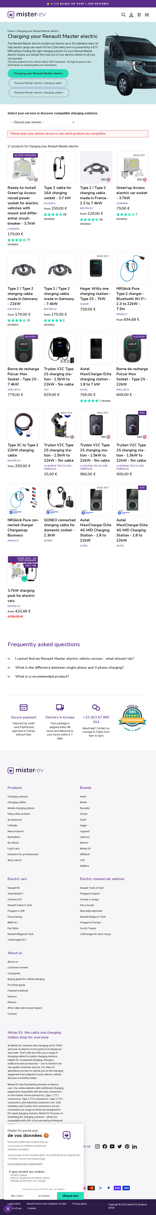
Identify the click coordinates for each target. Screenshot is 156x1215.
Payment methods (18, 990)
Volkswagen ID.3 (17, 939)
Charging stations (18, 796)
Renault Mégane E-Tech (20, 933)
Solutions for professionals (23, 854)
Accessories (15, 819)
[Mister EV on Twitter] (119, 1146)
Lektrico (84, 836)
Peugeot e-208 (16, 910)
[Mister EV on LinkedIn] (134, 1146)
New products (16, 831)
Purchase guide (16, 984)
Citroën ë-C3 (15, 899)
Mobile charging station (21, 808)
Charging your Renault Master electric (38, 73)
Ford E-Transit (88, 928)
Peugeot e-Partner (90, 922)
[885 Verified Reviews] (132, 733)
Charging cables (17, 802)
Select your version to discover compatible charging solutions (53, 113)
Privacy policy (79, 1203)
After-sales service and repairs (25, 1007)
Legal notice (14, 1203)
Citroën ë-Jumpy (89, 899)
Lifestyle (12, 825)
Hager (83, 825)
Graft (83, 819)
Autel (83, 796)
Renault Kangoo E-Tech (93, 916)
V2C (82, 860)
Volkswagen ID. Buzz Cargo (95, 933)
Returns (12, 1002)
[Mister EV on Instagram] (97, 1146)
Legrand (84, 831)
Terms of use (14, 1208)
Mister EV (85, 848)
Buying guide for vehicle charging (26, 978)
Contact (12, 1013)
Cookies (32, 1208)
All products (14, 860)
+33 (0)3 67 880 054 (96, 719)
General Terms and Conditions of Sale (46, 1203)
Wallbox (84, 865)
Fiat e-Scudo (87, 905)
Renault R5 (14, 887)
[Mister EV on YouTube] (112, 1146)
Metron (84, 842)
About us (13, 961)
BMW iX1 (13, 922)
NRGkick (85, 854)
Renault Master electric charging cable (37, 83)
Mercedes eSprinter (91, 910)
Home (11, 30)
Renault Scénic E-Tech (20, 905)
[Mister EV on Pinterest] (127, 1146)
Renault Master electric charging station (38, 92)
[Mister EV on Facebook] (105, 1146)
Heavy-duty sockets (19, 813)
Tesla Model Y (15, 893)
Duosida (84, 808)
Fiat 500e (13, 928)
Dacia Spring (15, 916)
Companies (14, 973)
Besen (83, 802)
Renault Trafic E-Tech (92, 887)
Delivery (12, 996)
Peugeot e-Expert (90, 893)
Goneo (84, 813)
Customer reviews (18, 967)
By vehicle (13, 842)
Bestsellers (14, 836)
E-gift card (13, 848)
